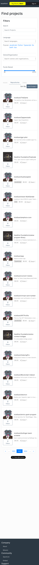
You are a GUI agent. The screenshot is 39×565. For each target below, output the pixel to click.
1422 (13, 451)
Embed (5, 560)
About (5, 546)
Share (24, 103)
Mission (5, 550)
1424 (25, 451)
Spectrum (6, 557)
